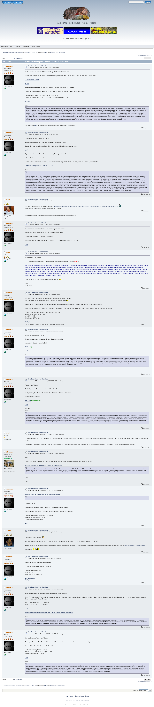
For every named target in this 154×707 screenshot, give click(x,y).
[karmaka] (5, 89)
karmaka (9, 66)
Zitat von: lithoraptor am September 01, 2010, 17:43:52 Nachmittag (43, 465)
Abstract (27, 101)
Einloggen (7, 2)
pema (8, 252)
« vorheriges (141, 55)
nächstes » (148, 55)
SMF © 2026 (76, 700)
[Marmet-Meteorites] (5, 261)
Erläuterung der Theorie (32, 80)
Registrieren (17, 2)
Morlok (8, 433)
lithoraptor (10, 452)
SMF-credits (69, 700)
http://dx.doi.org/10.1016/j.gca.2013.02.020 (39, 166)
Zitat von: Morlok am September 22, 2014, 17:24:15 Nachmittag (42, 494)
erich (8, 199)
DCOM (8, 530)
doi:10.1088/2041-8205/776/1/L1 (134, 545)
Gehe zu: (135, 690)
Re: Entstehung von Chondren (38, 66)
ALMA (36, 125)
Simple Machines (85, 700)
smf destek (80, 702)
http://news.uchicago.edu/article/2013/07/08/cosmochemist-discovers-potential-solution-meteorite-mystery (86, 206)
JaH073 (46, 52)
